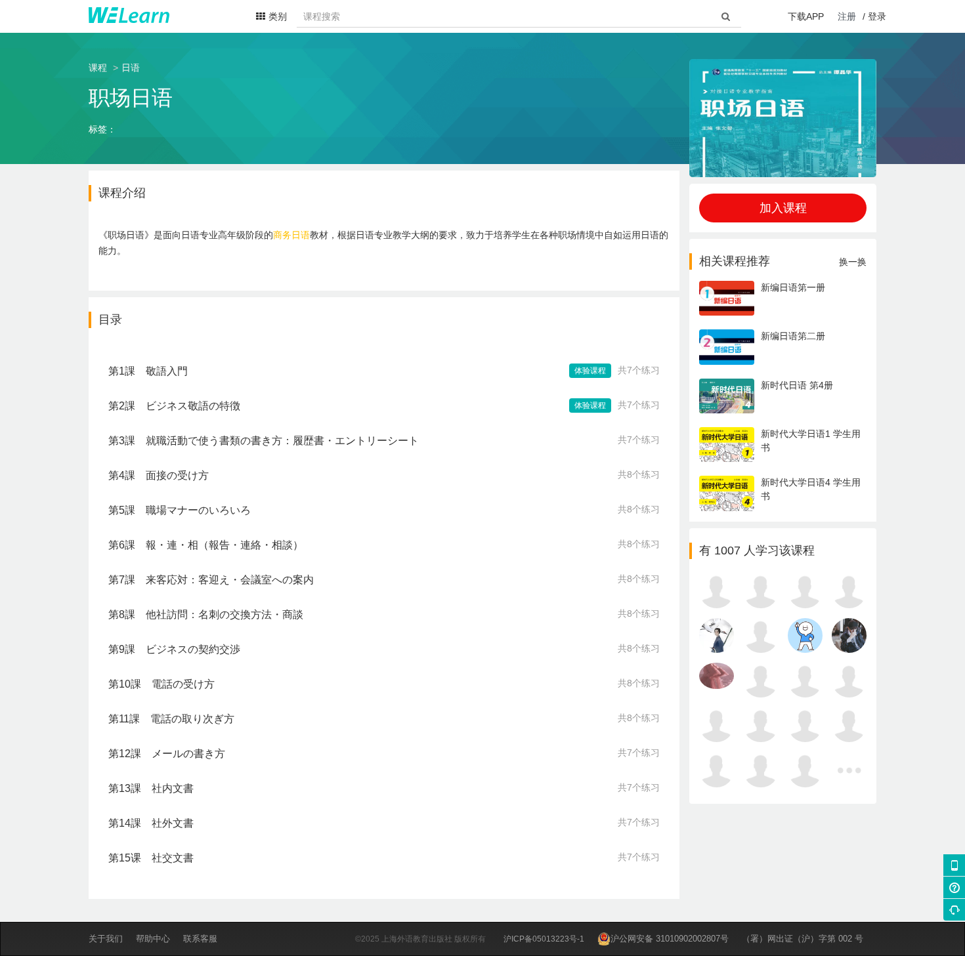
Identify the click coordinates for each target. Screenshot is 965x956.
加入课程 (783, 208)
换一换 (853, 262)
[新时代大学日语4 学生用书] (783, 508)
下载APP (806, 16)
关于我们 (106, 939)
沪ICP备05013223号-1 (544, 939)
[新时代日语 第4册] (783, 410)
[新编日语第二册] (783, 361)
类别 (277, 16)
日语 (130, 67)
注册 (847, 16)
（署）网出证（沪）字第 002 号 (802, 939)
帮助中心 (153, 939)
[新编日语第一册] (783, 312)
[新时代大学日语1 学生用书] (783, 458)
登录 (877, 16)
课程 (98, 67)
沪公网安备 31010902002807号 (670, 939)
